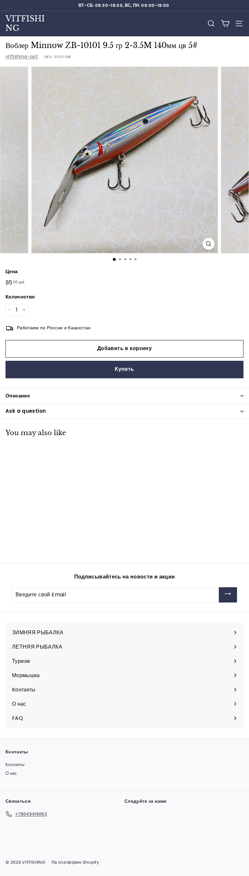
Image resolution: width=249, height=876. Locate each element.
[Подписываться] (228, 594)
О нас (11, 773)
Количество (20, 296)
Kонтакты (15, 764)
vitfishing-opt (22, 56)
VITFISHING (25, 23)
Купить (124, 369)
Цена (12, 271)
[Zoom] (208, 244)
